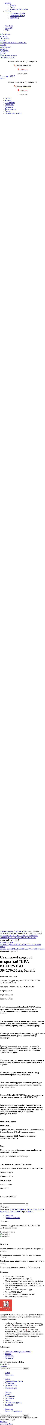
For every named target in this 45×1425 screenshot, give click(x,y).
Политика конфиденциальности (18, 1352)
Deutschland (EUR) (17, 16)
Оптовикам (9, 1356)
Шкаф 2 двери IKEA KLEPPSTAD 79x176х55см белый (22, 949)
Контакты (9, 1358)
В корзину (4, 1207)
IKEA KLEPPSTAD (18, 1209)
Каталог (10, 931)
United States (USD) (17, 14)
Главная (3, 931)
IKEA (30, 1212)
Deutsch (13, 5)
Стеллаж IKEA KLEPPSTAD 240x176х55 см (18, 938)
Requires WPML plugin (19, 9)
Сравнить (9, 1409)
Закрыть (3, 1366)
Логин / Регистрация (13, 1411)
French (12, 7)
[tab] (25, 1216)
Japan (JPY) (14, 18)
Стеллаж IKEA (20, 931)
